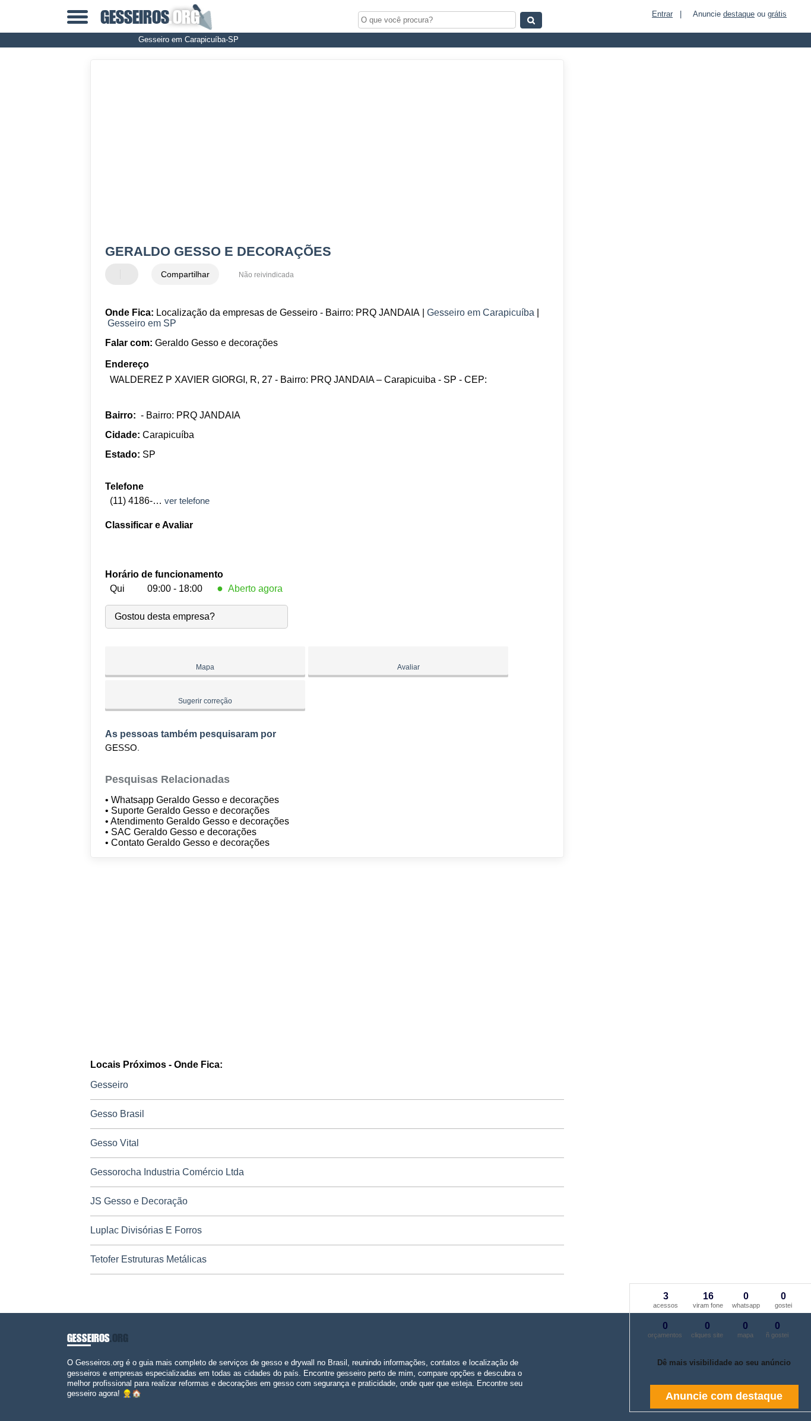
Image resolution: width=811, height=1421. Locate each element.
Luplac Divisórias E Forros (146, 1230)
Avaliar (408, 667)
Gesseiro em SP (141, 323)
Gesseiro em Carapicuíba (480, 312)
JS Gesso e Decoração (139, 1201)
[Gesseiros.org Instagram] (80, 1403)
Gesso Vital (114, 1143)
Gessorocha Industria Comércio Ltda (167, 1172)
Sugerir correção (205, 701)
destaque (739, 13)
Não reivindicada (266, 275)
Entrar (662, 13)
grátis (777, 13)
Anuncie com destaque (724, 1396)
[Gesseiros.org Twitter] (75, 1403)
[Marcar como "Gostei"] (116, 274)
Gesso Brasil (117, 1114)
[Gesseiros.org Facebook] (69, 1403)
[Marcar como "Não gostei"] (130, 274)
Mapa (205, 667)
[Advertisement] (319, 152)
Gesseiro (109, 1085)
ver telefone (187, 501)
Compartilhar (185, 274)
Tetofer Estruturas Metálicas (148, 1259)
